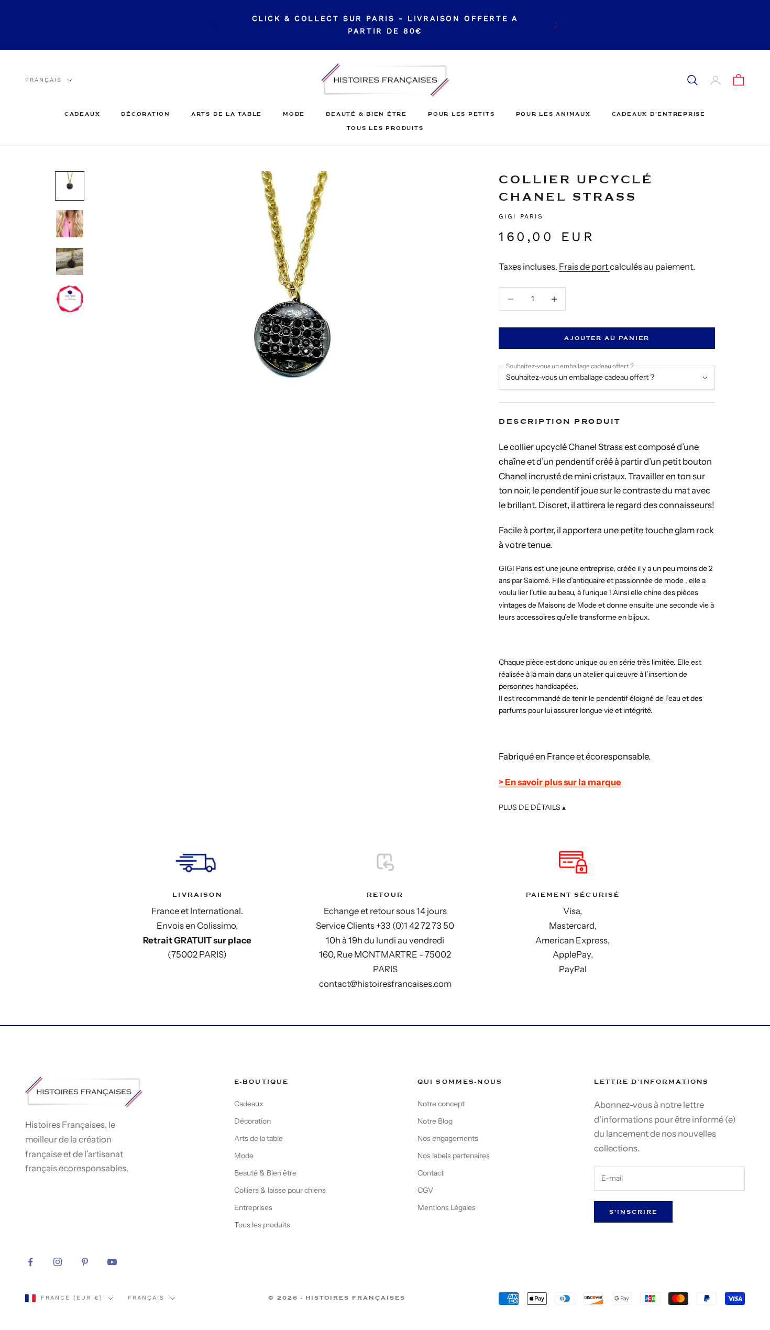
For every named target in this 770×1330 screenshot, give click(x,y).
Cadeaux (82, 114)
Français (43, 79)
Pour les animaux (553, 114)
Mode (294, 114)
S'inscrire (633, 1211)
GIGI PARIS (521, 216)
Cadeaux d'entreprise (659, 114)
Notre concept (441, 1103)
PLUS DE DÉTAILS (532, 807)
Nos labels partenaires (453, 1155)
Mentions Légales (446, 1207)
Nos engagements (447, 1138)
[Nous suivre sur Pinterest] (85, 1262)
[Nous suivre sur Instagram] (57, 1262)
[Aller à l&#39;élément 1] (69, 186)
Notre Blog (435, 1121)
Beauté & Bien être (366, 114)
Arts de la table (226, 114)
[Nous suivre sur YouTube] (112, 1262)
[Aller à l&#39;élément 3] (69, 261)
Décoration (145, 114)
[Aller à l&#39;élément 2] (69, 223)
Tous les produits (385, 128)
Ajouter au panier (607, 338)
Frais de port (584, 266)
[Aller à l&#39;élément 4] (69, 299)
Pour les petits (461, 114)
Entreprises (253, 1207)
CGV (425, 1190)
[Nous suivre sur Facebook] (30, 1262)
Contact (430, 1173)
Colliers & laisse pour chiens (280, 1190)
